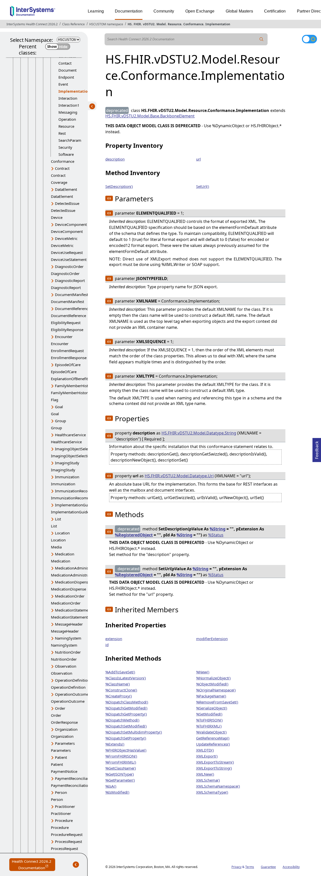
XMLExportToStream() (215, 762)
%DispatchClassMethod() (126, 701)
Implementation (217, 24)
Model (161, 24)
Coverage (59, 182)
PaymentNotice (64, 771)
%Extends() (114, 744)
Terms (249, 867)
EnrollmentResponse (69, 357)
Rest (62, 133)
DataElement (66, 189)
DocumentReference (72, 308)
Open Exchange (200, 11)
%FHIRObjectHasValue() (125, 750)
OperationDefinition (72, 680)
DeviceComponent (71, 224)
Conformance (193, 24)
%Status (215, 535)
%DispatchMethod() (122, 719)
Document (67, 70)
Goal (59, 406)
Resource (174, 24)
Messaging (67, 112)
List (58, 518)
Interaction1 (68, 105)
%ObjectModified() (212, 683)
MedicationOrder (70, 596)
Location (62, 532)
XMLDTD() (205, 750)
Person (61, 792)
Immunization (67, 476)
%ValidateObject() (211, 732)
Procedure (64, 820)
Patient (61, 757)
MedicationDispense (72, 582)
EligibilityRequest (66, 322)
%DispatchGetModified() (126, 707)
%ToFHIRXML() (209, 725)
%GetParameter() (120, 780)
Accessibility (291, 867)
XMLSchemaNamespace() (218, 786)
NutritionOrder (68, 652)
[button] (109, 198)
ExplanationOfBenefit (69, 378)
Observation (65, 666)
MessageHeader (69, 624)
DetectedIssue (67, 203)
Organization (66, 729)
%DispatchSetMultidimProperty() (133, 732)
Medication (64, 553)
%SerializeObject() (211, 707)
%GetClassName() (120, 768)
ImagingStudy (67, 462)
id (107, 644)
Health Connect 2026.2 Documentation (33, 865)
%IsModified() (117, 792)
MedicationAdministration (77, 567)
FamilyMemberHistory (74, 385)
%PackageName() (211, 695)
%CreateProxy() (118, 695)
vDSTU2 (148, 24)
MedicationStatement (73, 610)
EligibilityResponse (67, 329)
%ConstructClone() (121, 689)
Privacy (236, 867)
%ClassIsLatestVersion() (125, 677)
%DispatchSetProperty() (125, 738)
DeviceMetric (66, 238)
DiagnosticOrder (69, 266)
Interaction (67, 98)
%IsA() (110, 786)
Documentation (128, 11)
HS (130, 24)
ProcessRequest (68, 841)
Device (56, 217)
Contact (64, 63)
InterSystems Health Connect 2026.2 (32, 24)
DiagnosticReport (70, 280)
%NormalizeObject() (213, 677)
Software (66, 154)
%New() (202, 671)
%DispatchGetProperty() (126, 713)
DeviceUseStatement (69, 259)
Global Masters (239, 11)
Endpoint (66, 77)
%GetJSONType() (119, 774)
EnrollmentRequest (67, 350)
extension (113, 638)
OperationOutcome (72, 694)
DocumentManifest (71, 294)
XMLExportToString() (214, 768)
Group (60, 420)
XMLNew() (205, 774)
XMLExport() (207, 756)
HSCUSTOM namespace (106, 24)
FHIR (137, 24)
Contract (62, 168)
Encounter (63, 336)
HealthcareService (70, 434)
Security (65, 147)
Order (60, 708)
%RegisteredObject (134, 535)
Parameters (65, 743)
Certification (275, 11)
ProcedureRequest (67, 834)
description (115, 159)
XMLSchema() (208, 780)
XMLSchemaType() (212, 792)
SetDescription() (119, 186)
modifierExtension (212, 638)
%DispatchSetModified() (126, 725)
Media (56, 546)
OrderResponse (64, 722)
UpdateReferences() (213, 744)
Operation (67, 119)
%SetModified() (209, 713)
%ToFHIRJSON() (209, 719)
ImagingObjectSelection (75, 448)
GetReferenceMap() (212, 738)
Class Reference (73, 24)
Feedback (316, 448)
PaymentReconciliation (74, 778)
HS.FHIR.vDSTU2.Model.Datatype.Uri (179, 476)
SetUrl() (202, 186)
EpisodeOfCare (68, 364)
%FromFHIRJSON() (121, 756)
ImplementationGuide (74, 504)
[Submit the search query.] (262, 39)
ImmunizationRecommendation (82, 490)
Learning (96, 11)
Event (63, 84)
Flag (54, 399)
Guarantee (268, 867)
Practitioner (65, 806)
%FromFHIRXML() (120, 762)
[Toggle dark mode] (309, 39)
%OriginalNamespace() (216, 689)
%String (217, 529)
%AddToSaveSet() (120, 671)
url (198, 159)
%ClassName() (117, 683)
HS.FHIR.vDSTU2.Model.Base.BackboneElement (150, 116)
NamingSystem (68, 638)
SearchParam (69, 140)
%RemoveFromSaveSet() (217, 701)
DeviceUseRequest (67, 252)
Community (163, 11)
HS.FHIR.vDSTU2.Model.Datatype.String (199, 433)
